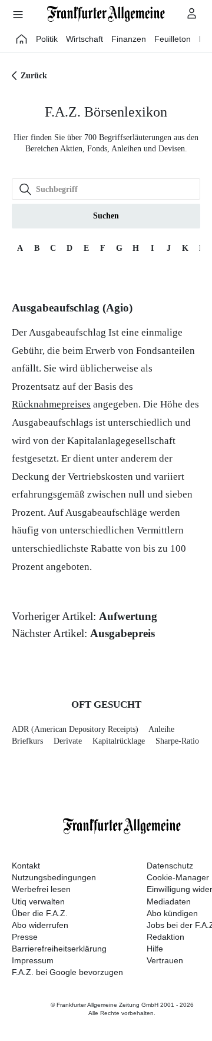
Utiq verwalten (38, 901)
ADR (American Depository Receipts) (75, 729)
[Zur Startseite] (106, 14)
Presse (25, 936)
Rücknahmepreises (51, 404)
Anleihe (161, 729)
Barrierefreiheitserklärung (59, 948)
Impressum (33, 960)
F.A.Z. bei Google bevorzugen (67, 972)
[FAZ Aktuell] (22, 39)
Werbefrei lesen (41, 889)
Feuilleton (172, 39)
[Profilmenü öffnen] (192, 13)
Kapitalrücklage (118, 741)
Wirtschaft (84, 39)
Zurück (34, 75)
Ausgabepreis (122, 633)
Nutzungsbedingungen (54, 877)
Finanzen (128, 39)
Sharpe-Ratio (177, 741)
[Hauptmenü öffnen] (18, 14)
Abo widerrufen (40, 925)
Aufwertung (128, 616)
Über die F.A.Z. (40, 913)
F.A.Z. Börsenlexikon (106, 112)
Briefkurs (27, 741)
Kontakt (26, 865)
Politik (47, 39)
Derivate (68, 741)
